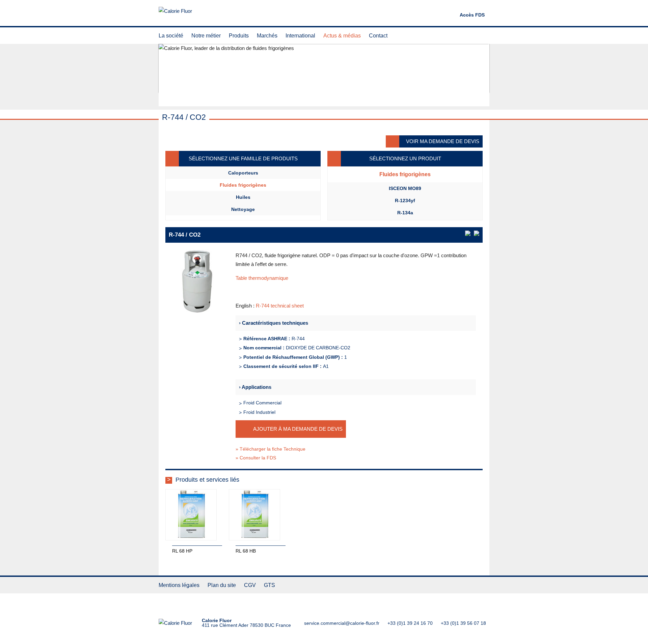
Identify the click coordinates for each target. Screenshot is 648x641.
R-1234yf (405, 200)
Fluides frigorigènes (243, 185)
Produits (239, 35)
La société (171, 35)
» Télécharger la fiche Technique (270, 449)
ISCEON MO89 (405, 188)
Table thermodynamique (262, 278)
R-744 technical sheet (280, 306)
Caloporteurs (243, 173)
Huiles (243, 197)
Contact (378, 35)
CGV (250, 585)
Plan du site (222, 585)
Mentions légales (179, 585)
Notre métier (206, 35)
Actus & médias (342, 35)
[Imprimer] (476, 233)
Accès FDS (472, 15)
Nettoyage (243, 209)
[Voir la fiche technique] (467, 233)
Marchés (267, 35)
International (300, 35)
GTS (269, 585)
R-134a (405, 212)
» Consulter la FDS (256, 457)
